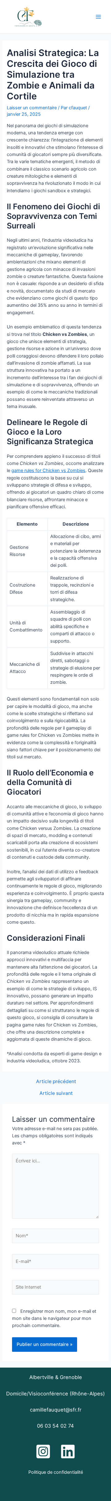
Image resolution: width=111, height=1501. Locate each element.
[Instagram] (43, 1451)
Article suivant (56, 1093)
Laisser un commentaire (32, 108)
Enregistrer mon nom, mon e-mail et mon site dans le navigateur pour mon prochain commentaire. (54, 1318)
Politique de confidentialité (55, 1472)
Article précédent (56, 1081)
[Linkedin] (68, 1451)
